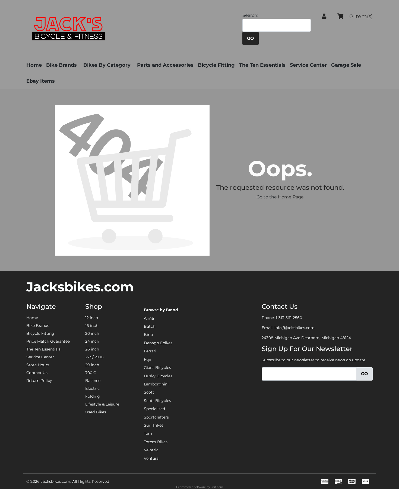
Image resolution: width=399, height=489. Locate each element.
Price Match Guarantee (48, 341)
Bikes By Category (107, 65)
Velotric (151, 450)
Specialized (154, 408)
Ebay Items (40, 81)
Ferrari (150, 351)
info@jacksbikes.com (294, 327)
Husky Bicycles (158, 376)
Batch (149, 326)
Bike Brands (61, 65)
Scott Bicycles (157, 400)
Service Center (308, 65)
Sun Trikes (153, 425)
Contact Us (36, 372)
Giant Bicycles (157, 367)
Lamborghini (156, 384)
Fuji (147, 359)
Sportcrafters (156, 417)
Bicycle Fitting (216, 65)
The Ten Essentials (262, 65)
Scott (149, 392)
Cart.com (217, 487)
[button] (324, 16)
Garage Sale (346, 65)
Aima (149, 318)
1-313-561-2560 (289, 317)
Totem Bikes (155, 441)
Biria (148, 334)
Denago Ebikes (158, 342)
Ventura (151, 458)
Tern (148, 433)
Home (34, 65)
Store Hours (37, 364)
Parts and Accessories (165, 65)
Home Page (291, 197)
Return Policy (39, 380)
